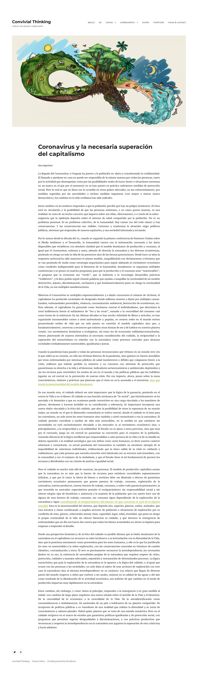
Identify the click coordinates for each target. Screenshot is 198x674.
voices (109, 22)
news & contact (177, 22)
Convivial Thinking (31, 21)
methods (158, 22)
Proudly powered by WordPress (61, 661)
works (145, 22)
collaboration (127, 22)
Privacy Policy (38, 661)
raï (100, 22)
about (91, 22)
